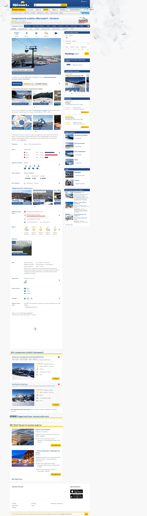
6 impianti (44, 110)
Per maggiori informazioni (65, 514)
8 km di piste (37, 110)
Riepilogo (14, 29)
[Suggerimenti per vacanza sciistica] (84, 13)
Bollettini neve (40, 13)
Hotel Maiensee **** (79, 192)
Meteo (47, 13)
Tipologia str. (84, 46)
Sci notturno (65, 29)
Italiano (84, 1)
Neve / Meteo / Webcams (38, 26)
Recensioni (26, 13)
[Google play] (76, 498)
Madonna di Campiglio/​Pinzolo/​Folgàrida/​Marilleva (28, 357)
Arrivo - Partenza (69, 35)
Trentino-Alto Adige (23, 358)
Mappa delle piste (23, 29)
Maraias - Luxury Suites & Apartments (80, 203)
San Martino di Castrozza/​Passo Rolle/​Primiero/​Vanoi (44, 385)
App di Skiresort (75, 487)
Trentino (30, 358)
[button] (72, 54)
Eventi (66, 26)
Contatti (81, 26)
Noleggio (54, 26)
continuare (23, 140)
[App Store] (76, 493)
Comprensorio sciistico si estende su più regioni (77, 7)
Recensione (28, 26)
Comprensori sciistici (17, 13)
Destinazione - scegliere (70, 41)
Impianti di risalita (46, 29)
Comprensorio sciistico (17, 26)
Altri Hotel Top (17, 479)
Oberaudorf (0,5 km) (30, 307)
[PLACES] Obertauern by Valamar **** (80, 215)
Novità (72, 29)
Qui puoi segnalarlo (27, 313)
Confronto (33, 13)
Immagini (37, 29)
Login (32, 505)
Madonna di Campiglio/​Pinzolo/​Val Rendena (42, 359)
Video (31, 29)
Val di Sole (35, 358)
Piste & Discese (56, 29)
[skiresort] (21, 4)
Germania (15, 79)
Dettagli (56, 378)
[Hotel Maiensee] (69, 195)
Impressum (15, 505)
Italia (17, 358)
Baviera (20, 79)
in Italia (81, 104)
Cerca (86, 53)
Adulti (66, 46)
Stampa (14, 507)
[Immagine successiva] (88, 84)
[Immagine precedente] (66, 84)
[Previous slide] (13, 98)
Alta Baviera (26, 79)
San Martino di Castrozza (20, 384)
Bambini (72, 46)
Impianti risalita (54, 13)
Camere (77, 46)
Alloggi (61, 13)
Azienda (33, 503)
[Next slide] (59, 98)
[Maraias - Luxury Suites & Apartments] (69, 205)
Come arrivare (74, 26)
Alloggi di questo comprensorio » (22, 188)
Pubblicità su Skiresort (57, 503)
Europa (13, 358)
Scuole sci (60, 26)
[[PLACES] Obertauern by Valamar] (69, 217)
